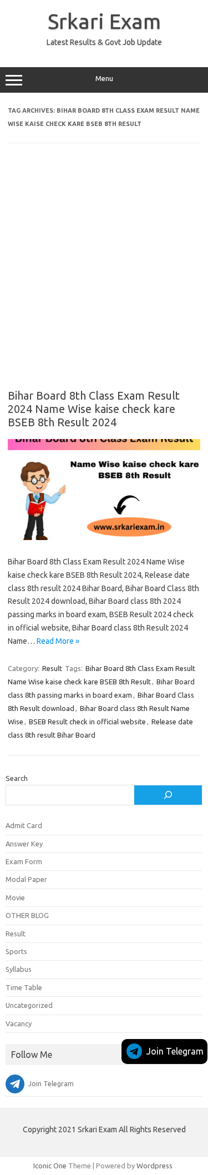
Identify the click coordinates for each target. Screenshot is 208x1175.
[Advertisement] (104, 274)
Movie (15, 897)
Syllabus (19, 969)
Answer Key (24, 844)
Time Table (24, 987)
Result (52, 668)
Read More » (58, 641)
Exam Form (24, 861)
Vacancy (19, 1023)
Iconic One (50, 1165)
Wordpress (154, 1165)
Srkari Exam (104, 21)
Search (17, 778)
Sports (16, 951)
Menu (104, 78)
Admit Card (24, 825)
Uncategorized (29, 1005)
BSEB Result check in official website (87, 721)
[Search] (168, 795)
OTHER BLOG (27, 915)
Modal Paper (26, 879)
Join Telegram (175, 1051)
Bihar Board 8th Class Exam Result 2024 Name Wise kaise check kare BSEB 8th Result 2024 (94, 408)
